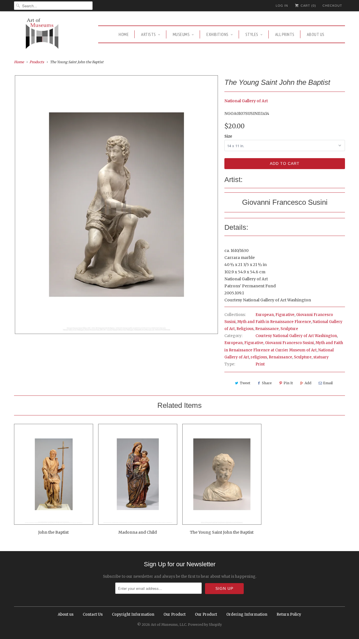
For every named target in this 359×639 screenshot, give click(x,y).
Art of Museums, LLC (168, 624)
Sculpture (289, 328)
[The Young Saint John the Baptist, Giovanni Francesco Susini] (116, 204)
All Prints (284, 34)
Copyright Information (133, 614)
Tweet (245, 383)
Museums (181, 34)
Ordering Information (246, 614)
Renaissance (267, 328)
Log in (282, 5)
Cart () (308, 5)
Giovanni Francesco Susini (289, 342)
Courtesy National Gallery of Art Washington (296, 335)
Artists (148, 34)
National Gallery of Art (246, 100)
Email (328, 383)
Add (308, 383)
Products (36, 62)
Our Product (175, 614)
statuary (321, 357)
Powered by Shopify (205, 624)
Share (267, 383)
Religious (245, 328)
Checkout (332, 5)
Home (124, 34)
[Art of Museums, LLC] (42, 34)
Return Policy (289, 614)
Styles (251, 34)
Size (228, 136)
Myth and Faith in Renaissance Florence (274, 321)
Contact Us (93, 614)
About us (316, 34)
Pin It (288, 383)
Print (260, 364)
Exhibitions (217, 34)
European (265, 314)
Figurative (284, 314)
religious (259, 357)
